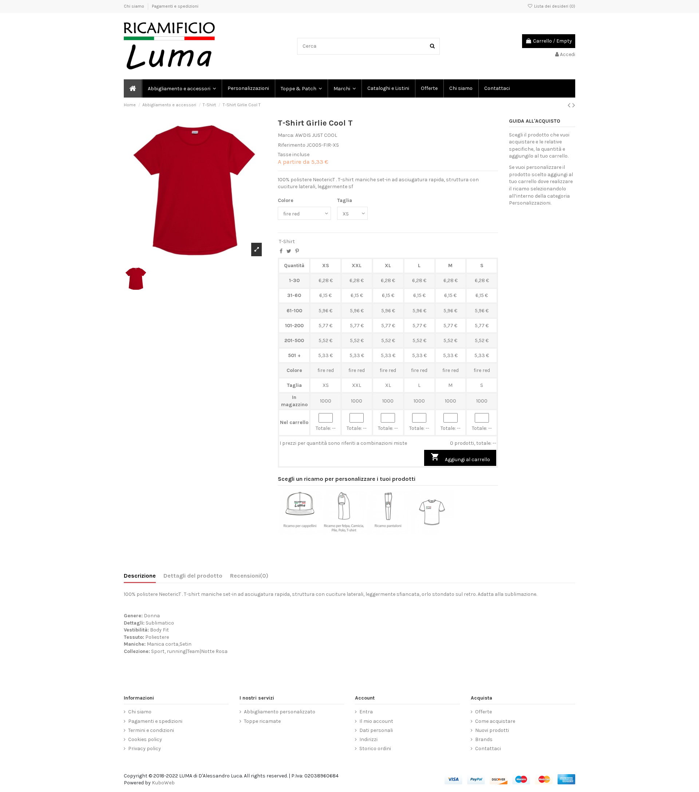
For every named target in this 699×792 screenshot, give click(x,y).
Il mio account (376, 721)
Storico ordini (375, 748)
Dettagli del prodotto (192, 575)
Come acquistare (495, 721)
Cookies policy (145, 739)
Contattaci (488, 748)
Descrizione (140, 575)
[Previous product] (570, 105)
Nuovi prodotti (492, 730)
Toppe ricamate (262, 721)
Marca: (286, 135)
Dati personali (376, 730)
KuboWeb (163, 783)
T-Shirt (287, 241)
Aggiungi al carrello (460, 457)
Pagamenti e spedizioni (175, 6)
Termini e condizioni (151, 730)
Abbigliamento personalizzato (279, 712)
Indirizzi (368, 739)
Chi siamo (134, 6)
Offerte (483, 712)
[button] (344, 88)
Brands (484, 739)
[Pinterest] (297, 251)
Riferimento (291, 145)
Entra (366, 712)
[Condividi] (281, 251)
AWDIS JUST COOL (316, 135)
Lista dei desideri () (554, 6)
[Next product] (573, 105)
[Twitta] (289, 251)
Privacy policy (144, 748)
